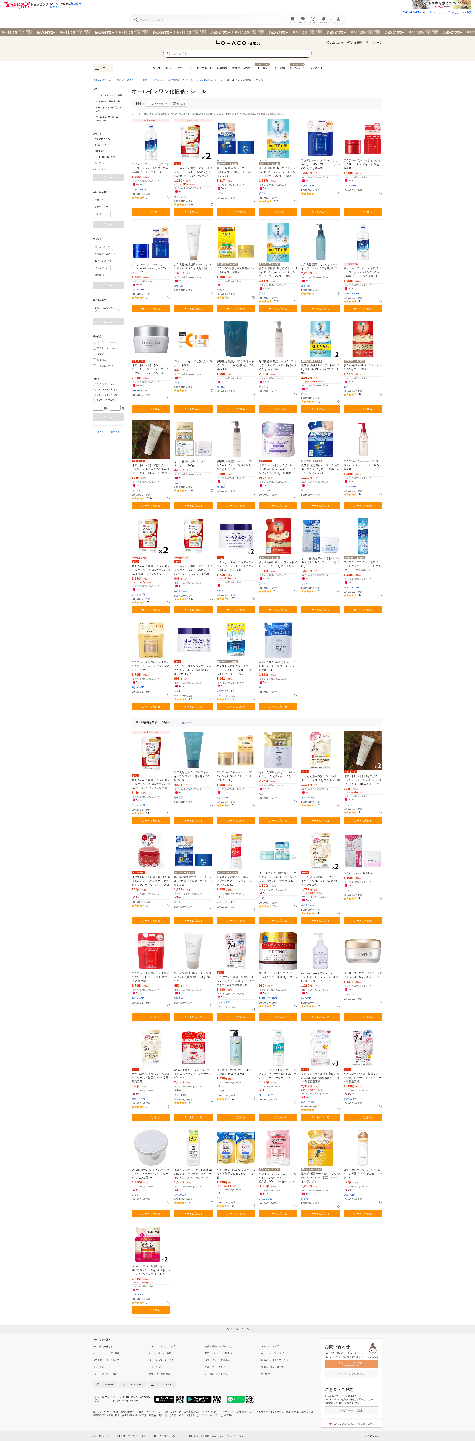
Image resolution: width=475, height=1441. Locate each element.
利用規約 (193, 1436)
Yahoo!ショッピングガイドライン (229, 1436)
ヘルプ (467, 12)
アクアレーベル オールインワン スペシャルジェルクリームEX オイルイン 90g (235, 776)
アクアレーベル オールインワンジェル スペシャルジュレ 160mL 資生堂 (363, 465)
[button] (157, 104)
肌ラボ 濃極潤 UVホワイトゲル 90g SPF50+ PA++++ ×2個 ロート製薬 (320, 369)
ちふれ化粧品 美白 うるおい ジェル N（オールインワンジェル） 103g (320, 562)
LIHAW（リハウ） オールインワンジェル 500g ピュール (235, 1071)
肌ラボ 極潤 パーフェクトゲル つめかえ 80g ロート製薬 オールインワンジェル (320, 1177)
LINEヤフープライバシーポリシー (133, 1436)
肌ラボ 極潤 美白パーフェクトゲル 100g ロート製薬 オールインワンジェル (236, 172)
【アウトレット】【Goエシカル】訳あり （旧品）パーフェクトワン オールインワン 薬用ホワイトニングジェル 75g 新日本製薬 (150, 369)
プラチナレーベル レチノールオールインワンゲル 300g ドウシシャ (278, 977)
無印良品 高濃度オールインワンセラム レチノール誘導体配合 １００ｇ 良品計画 (235, 465)
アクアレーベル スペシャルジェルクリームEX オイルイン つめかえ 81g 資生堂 (151, 666)
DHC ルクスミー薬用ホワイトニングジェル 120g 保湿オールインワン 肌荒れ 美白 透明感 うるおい (278, 877)
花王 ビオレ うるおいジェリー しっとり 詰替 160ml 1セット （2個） (236, 1173)
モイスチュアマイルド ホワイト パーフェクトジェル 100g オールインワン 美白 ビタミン (235, 670)
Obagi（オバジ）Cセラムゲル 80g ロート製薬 (193, 363)
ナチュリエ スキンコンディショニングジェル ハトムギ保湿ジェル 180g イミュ (192, 670)
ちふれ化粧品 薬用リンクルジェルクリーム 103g (192, 463)
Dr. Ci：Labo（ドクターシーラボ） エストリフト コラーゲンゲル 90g (192, 1073)
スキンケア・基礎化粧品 (166, 79)
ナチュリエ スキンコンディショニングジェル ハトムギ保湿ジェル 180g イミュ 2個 (235, 566)
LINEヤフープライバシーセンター (169, 1436)
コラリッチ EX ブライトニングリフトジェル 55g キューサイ (363, 975)
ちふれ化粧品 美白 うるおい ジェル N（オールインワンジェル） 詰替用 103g (278, 666)
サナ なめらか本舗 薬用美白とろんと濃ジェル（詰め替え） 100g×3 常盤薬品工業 (320, 1077)
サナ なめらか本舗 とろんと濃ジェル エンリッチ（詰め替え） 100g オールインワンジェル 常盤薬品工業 (193, 570)
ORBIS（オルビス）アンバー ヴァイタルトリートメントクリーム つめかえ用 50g (150, 1173)
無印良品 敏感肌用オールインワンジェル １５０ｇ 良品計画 (192, 266)
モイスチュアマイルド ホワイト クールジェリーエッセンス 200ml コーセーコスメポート (363, 566)
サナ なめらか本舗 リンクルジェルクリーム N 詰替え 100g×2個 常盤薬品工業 (320, 880)
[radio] (94, 384)
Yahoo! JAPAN (412, 12)
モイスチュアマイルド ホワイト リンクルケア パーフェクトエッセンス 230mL (235, 880)
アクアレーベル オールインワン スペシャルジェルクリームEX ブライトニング (151, 268)
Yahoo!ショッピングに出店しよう (442, 12)
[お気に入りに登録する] (168, 197)
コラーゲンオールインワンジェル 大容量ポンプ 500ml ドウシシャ (363, 1173)
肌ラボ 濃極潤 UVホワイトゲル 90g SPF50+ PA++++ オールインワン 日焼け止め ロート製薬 (278, 172)
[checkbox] (94, 348)
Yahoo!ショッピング (103, 1436)
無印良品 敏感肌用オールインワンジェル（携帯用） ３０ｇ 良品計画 (193, 977)
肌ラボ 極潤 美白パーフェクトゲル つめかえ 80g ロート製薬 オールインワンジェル (320, 469)
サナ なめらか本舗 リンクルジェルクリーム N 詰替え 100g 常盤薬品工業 (151, 1077)
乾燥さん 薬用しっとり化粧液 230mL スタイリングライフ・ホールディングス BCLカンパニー (193, 1173)
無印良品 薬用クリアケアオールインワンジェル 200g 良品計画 (319, 266)
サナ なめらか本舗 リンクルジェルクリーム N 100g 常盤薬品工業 (320, 778)
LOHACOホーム (102, 79)
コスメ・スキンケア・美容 (132, 79)
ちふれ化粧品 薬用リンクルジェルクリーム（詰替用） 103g (277, 774)
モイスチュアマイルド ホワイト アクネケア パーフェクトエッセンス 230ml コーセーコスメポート (277, 1074)
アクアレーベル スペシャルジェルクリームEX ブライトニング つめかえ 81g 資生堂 (320, 164)
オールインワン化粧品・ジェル (204, 79)
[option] (108, 139)
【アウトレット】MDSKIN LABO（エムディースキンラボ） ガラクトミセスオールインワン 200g (151, 880)
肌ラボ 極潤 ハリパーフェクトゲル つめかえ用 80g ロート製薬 (278, 564)
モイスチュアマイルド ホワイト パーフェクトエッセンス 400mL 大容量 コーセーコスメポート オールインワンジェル (150, 168)
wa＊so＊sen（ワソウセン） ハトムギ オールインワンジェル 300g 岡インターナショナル (320, 977)
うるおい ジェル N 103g (358, 873)
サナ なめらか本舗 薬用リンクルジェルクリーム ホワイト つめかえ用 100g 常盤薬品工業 (235, 981)
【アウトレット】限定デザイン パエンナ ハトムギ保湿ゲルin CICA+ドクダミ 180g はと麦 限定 (151, 469)
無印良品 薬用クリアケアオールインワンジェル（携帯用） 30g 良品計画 (192, 776)
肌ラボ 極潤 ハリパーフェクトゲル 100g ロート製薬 (362, 367)
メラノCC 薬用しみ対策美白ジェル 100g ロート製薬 (236, 270)
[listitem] (108, 95)
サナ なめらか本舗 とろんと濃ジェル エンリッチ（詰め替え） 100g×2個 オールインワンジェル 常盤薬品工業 (193, 172)
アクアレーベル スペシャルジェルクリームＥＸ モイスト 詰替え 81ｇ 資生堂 (151, 977)
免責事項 (204, 1436)
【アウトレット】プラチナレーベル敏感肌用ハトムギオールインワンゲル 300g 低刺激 (277, 469)
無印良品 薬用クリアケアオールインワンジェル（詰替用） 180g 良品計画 (235, 365)
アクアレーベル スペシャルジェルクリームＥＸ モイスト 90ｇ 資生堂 (362, 164)
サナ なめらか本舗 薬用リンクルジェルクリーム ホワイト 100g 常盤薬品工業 (363, 1077)
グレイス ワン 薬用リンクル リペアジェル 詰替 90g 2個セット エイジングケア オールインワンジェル (151, 1270)
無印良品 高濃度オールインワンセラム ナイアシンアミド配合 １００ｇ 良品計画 (278, 365)
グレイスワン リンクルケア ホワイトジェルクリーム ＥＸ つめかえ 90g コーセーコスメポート (278, 1177)
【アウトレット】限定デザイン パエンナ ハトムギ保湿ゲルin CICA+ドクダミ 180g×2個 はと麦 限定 (363, 780)
